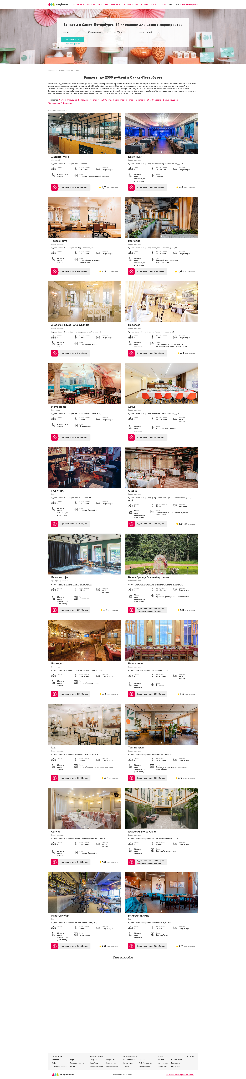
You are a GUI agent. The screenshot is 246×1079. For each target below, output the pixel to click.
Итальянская (176, 1060)
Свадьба (93, 1060)
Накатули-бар (60, 915)
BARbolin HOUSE (138, 915)
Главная (51, 70)
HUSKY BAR (58, 490)
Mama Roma (58, 406)
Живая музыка (144, 1066)
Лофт (72, 1060)
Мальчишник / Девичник (60, 103)
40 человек (139, 100)
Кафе (54, 1063)
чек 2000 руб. (105, 100)
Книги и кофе (59, 577)
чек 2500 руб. (73, 70)
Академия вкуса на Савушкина (70, 324)
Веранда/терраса (77, 1063)
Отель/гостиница (59, 1066)
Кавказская (162, 1066)
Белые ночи (135, 663)
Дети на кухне (60, 156)
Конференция (112, 1066)
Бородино (57, 663)
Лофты (93, 100)
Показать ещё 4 (123, 957)
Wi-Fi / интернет (145, 1063)
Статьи (162, 4)
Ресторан (56, 1060)
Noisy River (135, 156)
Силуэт (55, 831)
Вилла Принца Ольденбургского (148, 577)
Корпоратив (111, 1063)
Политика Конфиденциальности (180, 1075)
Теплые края (136, 747)
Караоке (142, 1060)
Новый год (94, 1063)
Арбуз (131, 406)
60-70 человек (154, 100)
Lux (53, 747)
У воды (126, 1066)
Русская (161, 1060)
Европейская (163, 1063)
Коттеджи (83, 100)
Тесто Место (59, 240)
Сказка (132, 490)
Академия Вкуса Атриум (143, 831)
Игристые (134, 240)
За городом (128, 1063)
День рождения (170, 100)
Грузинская (175, 1063)
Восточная (175, 1066)
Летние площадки (68, 100)
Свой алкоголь (129, 1060)
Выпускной (110, 1060)
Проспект (134, 324)
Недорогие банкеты (123, 100)
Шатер (72, 1066)
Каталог (61, 70)
